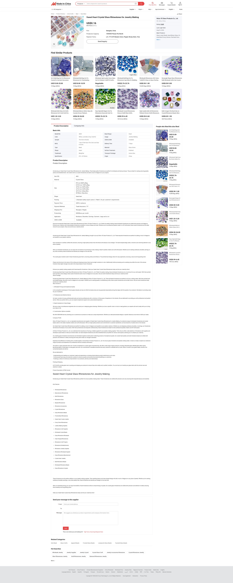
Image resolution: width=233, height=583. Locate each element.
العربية (126, 572)
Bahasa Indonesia (167, 572)
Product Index (148, 570)
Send (65, 528)
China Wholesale (109, 570)
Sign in (180, 5)
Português (86, 572)
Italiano (107, 572)
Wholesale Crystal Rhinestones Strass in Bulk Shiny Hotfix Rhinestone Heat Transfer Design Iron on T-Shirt (175, 253)
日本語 (136, 572)
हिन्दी (141, 572)
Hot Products (72, 570)
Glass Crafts (63, 543)
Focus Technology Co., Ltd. (104, 576)
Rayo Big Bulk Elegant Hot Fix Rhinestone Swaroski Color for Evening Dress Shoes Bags (174, 240)
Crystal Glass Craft (97, 552)
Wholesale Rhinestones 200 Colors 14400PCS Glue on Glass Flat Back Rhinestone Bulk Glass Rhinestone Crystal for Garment (174, 185)
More (158, 39)
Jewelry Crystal (84, 552)
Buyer (140, 9)
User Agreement (127, 576)
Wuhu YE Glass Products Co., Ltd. (167, 18)
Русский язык (100, 572)
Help (149, 9)
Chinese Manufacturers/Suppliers (95, 570)
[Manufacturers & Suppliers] (61, 4)
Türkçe (152, 572)
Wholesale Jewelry (57, 552)
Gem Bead (54, 543)
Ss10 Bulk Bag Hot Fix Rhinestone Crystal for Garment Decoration (174, 131)
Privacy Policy (143, 576)
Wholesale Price (119, 570)
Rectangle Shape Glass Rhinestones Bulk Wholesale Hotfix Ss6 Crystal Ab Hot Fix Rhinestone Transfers (175, 199)
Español (80, 572)
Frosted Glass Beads (89, 543)
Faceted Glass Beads (121, 543)
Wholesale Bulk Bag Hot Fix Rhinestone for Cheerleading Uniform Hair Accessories (175, 144)
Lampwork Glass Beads (105, 543)
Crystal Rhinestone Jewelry (136, 552)
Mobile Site (156, 570)
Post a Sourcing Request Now (93, 532)
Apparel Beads (75, 543)
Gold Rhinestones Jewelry (78, 556)
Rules (180, 9)
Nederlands (120, 572)
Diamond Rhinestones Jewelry (98, 556)
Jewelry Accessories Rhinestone (116, 552)
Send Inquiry (102, 41)
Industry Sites (128, 570)
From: (60, 504)
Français (93, 572)
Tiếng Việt (158, 572)
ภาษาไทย (146, 572)
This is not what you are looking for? (73, 532)
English (74, 572)
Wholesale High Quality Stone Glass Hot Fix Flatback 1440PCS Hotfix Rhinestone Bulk (174, 158)
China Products (81, 570)
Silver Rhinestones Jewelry (59, 556)
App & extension (159, 9)
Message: (59, 513)
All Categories (57, 9)
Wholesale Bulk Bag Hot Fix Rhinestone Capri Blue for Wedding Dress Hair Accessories (175, 172)
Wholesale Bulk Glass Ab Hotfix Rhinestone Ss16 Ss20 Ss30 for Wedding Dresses (175, 213)
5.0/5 (162, 24)
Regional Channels (138, 570)
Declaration (135, 576)
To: (61, 508)
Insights (162, 570)
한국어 (131, 572)
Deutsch (113, 572)
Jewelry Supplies (71, 552)
